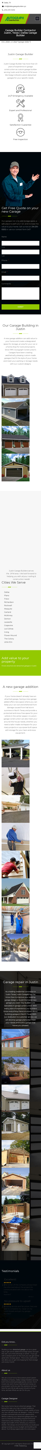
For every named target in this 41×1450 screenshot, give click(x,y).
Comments (6, 284)
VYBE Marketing (20, 1446)
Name (4, 237)
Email (5, 272)
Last (3, 256)
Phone (5, 260)
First (3, 247)
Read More (7, 1294)
